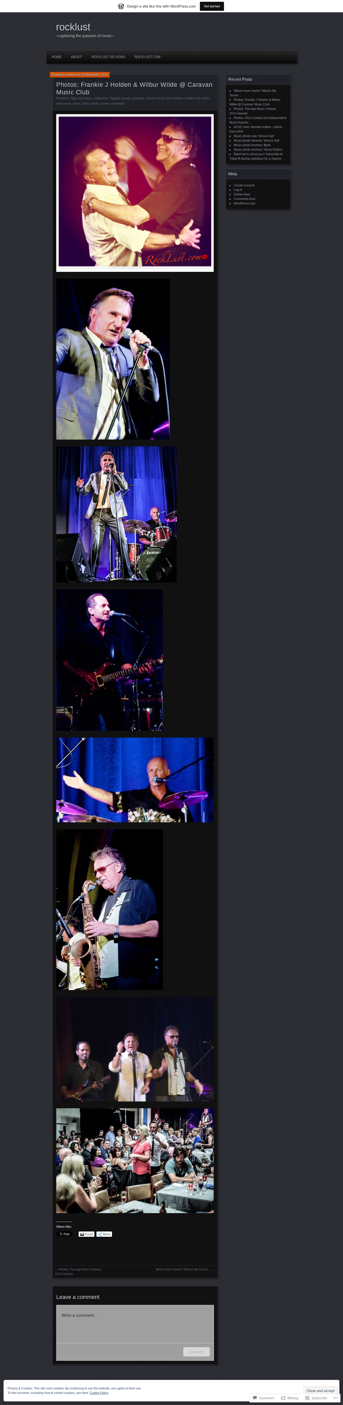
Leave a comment (112, 103)
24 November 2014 (95, 74)
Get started (212, 6)
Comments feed (244, 199)
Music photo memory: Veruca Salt (256, 140)
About (76, 57)
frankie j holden (183, 98)
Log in (238, 190)
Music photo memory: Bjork (252, 145)
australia (138, 98)
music (77, 103)
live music (85, 98)
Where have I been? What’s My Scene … (183, 1269)
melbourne (100, 98)
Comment (196, 1352)
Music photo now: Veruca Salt (254, 136)
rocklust (73, 26)
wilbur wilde (90, 103)
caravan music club (158, 98)
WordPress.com (244, 203)
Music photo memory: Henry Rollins (258, 149)
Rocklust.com (147, 57)
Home (57, 57)
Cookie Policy (99, 1393)
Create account (244, 185)
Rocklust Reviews (108, 57)
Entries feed (242, 194)
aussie (126, 98)
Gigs (74, 98)
